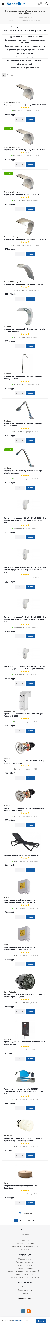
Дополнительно (25, 1282)
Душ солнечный (24, 64)
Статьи (25, 1287)
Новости (25, 1293)
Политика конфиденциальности (25, 1246)
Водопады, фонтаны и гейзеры (25, 27)
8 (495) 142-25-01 (25, 1298)
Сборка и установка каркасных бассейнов (25, 1271)
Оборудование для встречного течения (25, 36)
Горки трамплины (25, 53)
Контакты (25, 1249)
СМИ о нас (25, 1240)
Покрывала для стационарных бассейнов (25, 49)
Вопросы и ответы (25, 1290)
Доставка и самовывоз (25, 1262)
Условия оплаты (25, 1259)
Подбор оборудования (25, 1274)
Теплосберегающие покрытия (25, 67)
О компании (25, 1234)
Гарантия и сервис (25, 1268)
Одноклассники (29, 1311)
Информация (25, 1255)
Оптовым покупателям (25, 1243)
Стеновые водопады (24, 57)
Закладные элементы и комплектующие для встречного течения (25, 31)
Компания (25, 1230)
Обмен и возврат (25, 1265)
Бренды (25, 1237)
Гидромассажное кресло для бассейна (25, 60)
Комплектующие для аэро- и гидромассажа (25, 46)
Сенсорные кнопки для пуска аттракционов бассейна (25, 41)
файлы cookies (18, 1320)
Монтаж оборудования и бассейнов (25, 1277)
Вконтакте (23, 1311)
